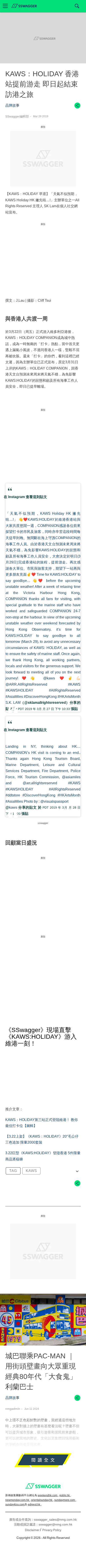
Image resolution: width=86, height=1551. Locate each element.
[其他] (77, 108)
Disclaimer (32, 1530)
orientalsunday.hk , (42, 1500)
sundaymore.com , (65, 1500)
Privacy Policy (51, 1530)
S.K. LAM (13, 702)
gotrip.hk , (65, 1495)
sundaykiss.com (14, 1504)
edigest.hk (34, 1504)
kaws (13, 807)
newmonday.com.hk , (17, 1500)
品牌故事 (12, 105)
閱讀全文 (43, 1461)
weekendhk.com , (48, 1495)
